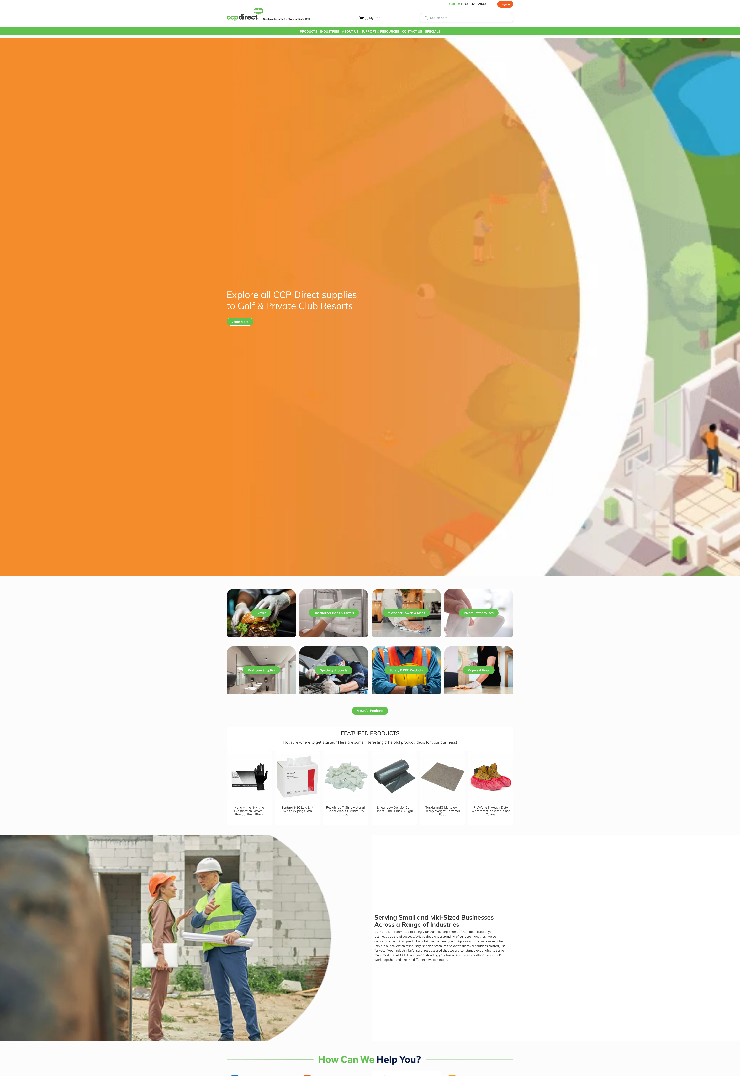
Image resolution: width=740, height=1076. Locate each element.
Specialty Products (333, 670)
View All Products (370, 711)
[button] (308, 31)
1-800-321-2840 (473, 4)
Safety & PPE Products (406, 670)
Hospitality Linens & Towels (334, 613)
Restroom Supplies (261, 670)
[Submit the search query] (426, 17)
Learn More (240, 322)
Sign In (505, 4)
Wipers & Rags (479, 670)
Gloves (261, 613)
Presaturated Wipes (479, 613)
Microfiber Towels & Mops (406, 613)
